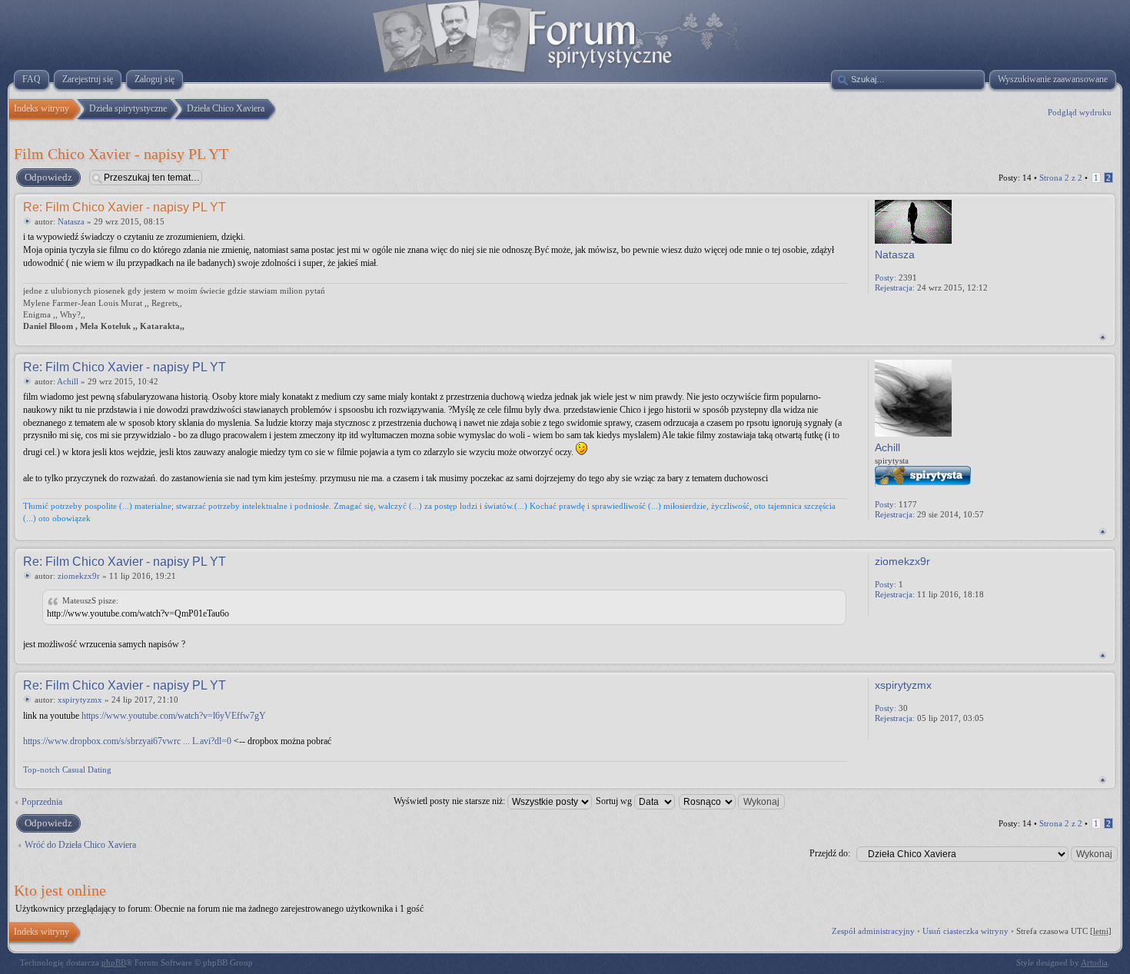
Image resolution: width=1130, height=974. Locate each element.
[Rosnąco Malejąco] (732, 801)
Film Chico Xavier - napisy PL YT (121, 153)
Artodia (1094, 962)
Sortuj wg (615, 801)
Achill (67, 381)
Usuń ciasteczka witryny (965, 931)
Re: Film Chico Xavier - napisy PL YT (124, 207)
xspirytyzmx (80, 699)
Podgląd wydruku (1080, 112)
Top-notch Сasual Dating (67, 769)
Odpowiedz (48, 177)
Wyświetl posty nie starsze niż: (450, 801)
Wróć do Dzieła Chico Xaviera (80, 844)
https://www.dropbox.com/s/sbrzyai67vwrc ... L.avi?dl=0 (127, 741)
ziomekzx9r (79, 575)
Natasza (71, 221)
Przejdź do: (829, 853)
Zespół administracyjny (873, 931)
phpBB (113, 962)
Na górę (1102, 337)
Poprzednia (42, 801)
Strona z (1060, 177)
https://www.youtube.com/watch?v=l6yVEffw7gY (173, 715)
